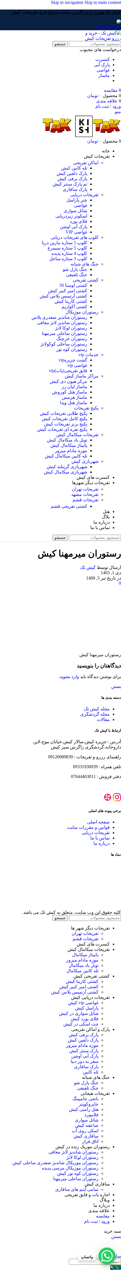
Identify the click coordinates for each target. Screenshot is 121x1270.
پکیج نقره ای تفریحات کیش (62, 429)
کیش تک (88, 567)
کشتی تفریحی (85, 280)
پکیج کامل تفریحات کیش (64, 418)
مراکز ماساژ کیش (81, 376)
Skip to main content (102, 2)
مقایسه (103, 1216)
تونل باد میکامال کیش (67, 440)
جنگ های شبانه (84, 264)
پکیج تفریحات (86, 408)
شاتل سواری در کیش (78, 1013)
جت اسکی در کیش (80, 1024)
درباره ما (101, 843)
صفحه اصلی (98, 822)
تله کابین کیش (74, 168)
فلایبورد (91, 1114)
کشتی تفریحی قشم (69, 506)
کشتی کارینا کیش (71, 301)
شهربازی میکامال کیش (65, 472)
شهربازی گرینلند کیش (67, 466)
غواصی (103, 70)
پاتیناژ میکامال (85, 954)
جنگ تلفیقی (76, 274)
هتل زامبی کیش (83, 1109)
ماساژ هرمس (74, 397)
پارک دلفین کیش (72, 173)
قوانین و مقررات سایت (88, 827)
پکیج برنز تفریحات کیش (65, 424)
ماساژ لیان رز (74, 386)
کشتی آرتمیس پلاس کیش (63, 296)
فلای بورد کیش (84, 1018)
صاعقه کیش (86, 1125)
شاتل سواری (75, 210)
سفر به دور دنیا (84, 1061)
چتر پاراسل (76, 200)
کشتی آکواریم (74, 306)
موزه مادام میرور (71, 450)
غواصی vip (77, 365)
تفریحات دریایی (84, 194)
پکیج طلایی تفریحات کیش (63, 413)
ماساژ (104, 75)
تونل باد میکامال (83, 965)
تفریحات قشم (85, 499)
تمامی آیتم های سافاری (76, 1189)
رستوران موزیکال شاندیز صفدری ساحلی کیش (55, 1162)
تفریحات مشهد (84, 494)
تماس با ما (100, 838)
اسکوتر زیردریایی (71, 216)
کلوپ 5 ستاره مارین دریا (64, 242)
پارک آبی (102, 64)
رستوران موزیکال (82, 312)
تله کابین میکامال (82, 970)
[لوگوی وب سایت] (100, 38)
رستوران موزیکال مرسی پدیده (70, 1168)
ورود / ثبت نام (97, 1221)
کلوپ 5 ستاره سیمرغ (67, 248)
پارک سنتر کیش (83, 1050)
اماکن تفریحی (85, 162)
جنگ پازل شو (75, 269)
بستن (116, 686)
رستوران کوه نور (71, 349)
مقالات (103, 719)
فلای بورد (78, 221)
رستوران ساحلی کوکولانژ (64, 344)
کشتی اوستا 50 (73, 285)
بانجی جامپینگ (85, 1098)
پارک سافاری (75, 189)
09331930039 (108, 27)
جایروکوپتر (88, 1104)
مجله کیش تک (97, 708)
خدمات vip (88, 354)
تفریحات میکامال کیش (77, 434)
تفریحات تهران (85, 489)
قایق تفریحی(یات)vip (68, 370)
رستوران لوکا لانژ (71, 328)
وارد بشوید (69, 676)
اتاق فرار (90, 1141)
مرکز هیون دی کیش (68, 381)
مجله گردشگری (95, 714)
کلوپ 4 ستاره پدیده (69, 253)
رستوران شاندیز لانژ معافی (62, 322)
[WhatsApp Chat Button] (106, 1256)
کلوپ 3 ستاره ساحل (68, 258)
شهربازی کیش (84, 461)
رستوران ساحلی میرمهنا (64, 333)
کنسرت (102, 59)
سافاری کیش (85, 1136)
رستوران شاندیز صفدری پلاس (59, 317)
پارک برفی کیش (72, 178)
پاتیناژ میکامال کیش (68, 445)
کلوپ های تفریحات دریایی (74, 237)
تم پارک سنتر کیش (70, 184)
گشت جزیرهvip (73, 360)
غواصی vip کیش (83, 1002)
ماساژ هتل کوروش (69, 392)
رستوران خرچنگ (71, 338)
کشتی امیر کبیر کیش (67, 290)
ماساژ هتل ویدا (73, 402)
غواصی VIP (76, 232)
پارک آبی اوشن (73, 226)
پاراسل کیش (86, 1008)
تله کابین (90, 1072)
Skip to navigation (67, 2)
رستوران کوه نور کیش (77, 1173)
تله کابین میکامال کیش (66, 456)
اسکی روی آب (85, 1130)
